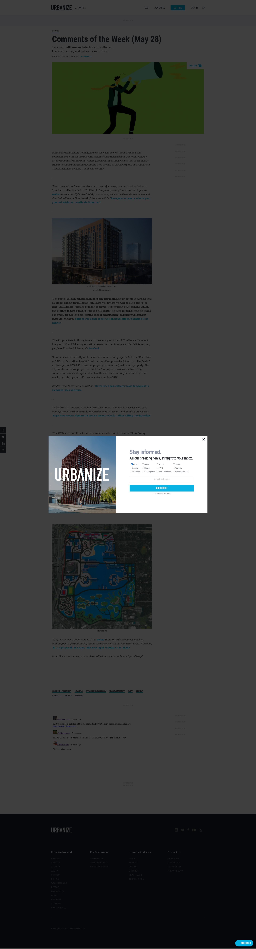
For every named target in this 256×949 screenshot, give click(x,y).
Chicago (136, 472)
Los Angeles (149, 472)
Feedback (246, 943)
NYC (161, 468)
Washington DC (181, 472)
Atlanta (136, 464)
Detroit (147, 468)
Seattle (178, 464)
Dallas (147, 464)
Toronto (178, 468)
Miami (161, 464)
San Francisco (165, 472)
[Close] (203, 439)
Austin (135, 468)
